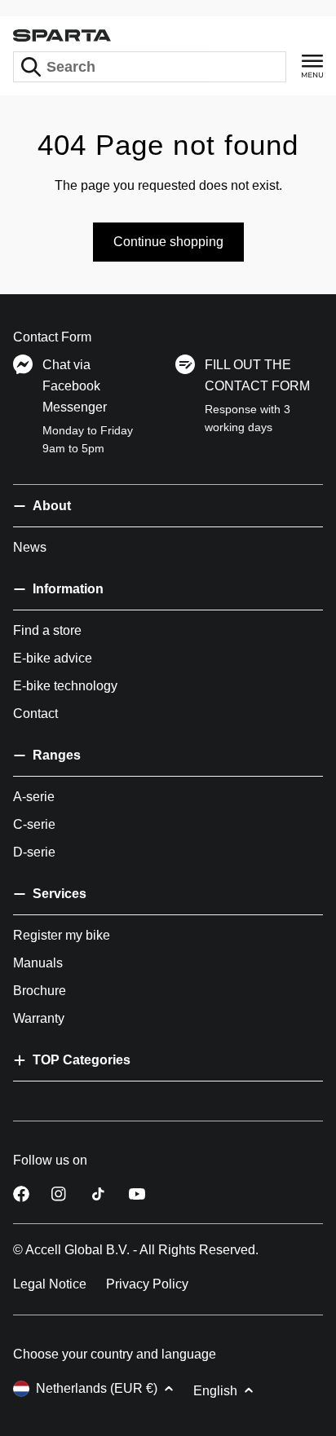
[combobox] (149, 66)
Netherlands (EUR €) (96, 1388)
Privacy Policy (147, 1284)
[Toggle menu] (312, 66)
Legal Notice (49, 1284)
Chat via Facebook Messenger (74, 386)
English (215, 1391)
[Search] (31, 67)
